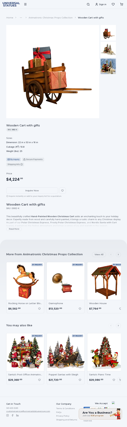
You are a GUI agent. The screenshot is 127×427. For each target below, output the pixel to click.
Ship (66, 420)
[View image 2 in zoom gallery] (108, 49)
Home (9, 17)
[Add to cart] (120, 379)
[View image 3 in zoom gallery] (108, 66)
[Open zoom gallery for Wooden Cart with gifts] (52, 71)
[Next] (118, 254)
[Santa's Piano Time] (106, 352)
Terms (65, 408)
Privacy (62, 416)
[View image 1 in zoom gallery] (108, 33)
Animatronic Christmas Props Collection (51, 17)
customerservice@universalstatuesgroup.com (28, 411)
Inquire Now (32, 190)
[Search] (88, 4)
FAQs (58, 412)
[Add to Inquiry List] (39, 308)
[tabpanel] (22, 144)
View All (99, 254)
